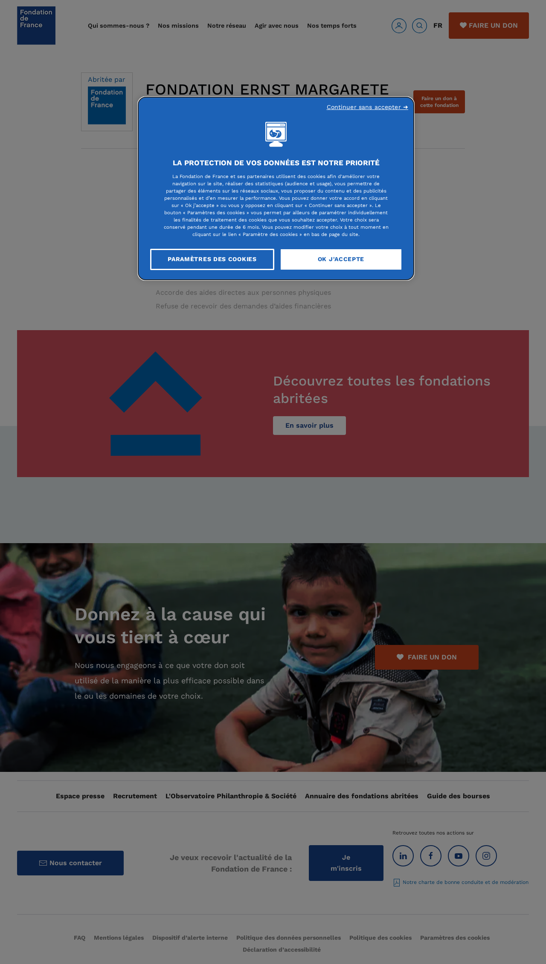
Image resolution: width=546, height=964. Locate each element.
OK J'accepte (341, 259)
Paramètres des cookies (212, 259)
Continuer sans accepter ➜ (368, 107)
